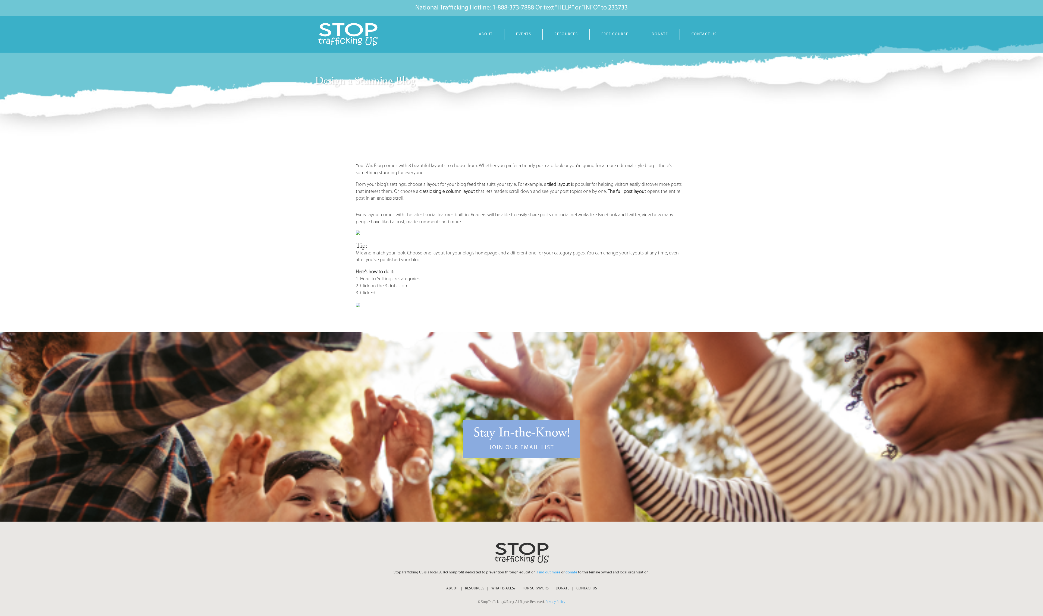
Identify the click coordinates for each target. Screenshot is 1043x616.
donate (571, 572)
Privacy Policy (555, 602)
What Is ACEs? (503, 589)
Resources (566, 34)
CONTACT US (704, 34)
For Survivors (536, 589)
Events (523, 34)
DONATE (660, 34)
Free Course (615, 34)
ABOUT (486, 34)
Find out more (548, 572)
